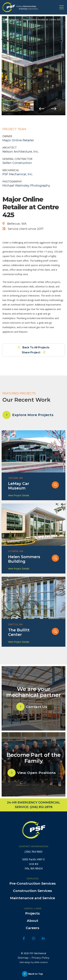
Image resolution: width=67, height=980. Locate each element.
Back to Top (35, 973)
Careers (33, 928)
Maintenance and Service (33, 898)
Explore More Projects (32, 415)
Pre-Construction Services (33, 883)
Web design (25, 962)
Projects (15, 19)
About (33, 921)
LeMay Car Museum (18, 485)
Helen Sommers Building (24, 559)
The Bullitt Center (19, 632)
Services (33, 878)
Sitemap (23, 957)
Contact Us (36, 707)
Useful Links (33, 908)
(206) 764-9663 (33, 851)
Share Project (31, 352)
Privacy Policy (40, 957)
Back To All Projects (35, 347)
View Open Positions (36, 773)
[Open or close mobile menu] (61, 7)
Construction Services (33, 891)
